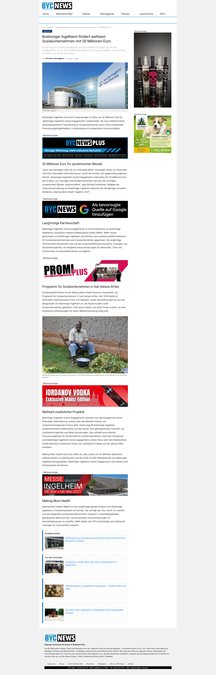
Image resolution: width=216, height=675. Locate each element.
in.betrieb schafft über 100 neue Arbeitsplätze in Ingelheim (91, 563)
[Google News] (80, 20)
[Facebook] (42, 20)
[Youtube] (74, 20)
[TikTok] (61, 20)
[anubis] (152, 152)
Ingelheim (50, 27)
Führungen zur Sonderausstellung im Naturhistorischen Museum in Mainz (95, 539)
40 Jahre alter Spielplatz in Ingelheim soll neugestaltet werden (94, 611)
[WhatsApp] (67, 20)
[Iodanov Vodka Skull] (152, 107)
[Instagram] (49, 20)
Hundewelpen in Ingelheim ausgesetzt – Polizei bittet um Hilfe (96, 587)
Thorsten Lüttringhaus (55, 58)
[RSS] (55, 20)
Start (43, 27)
